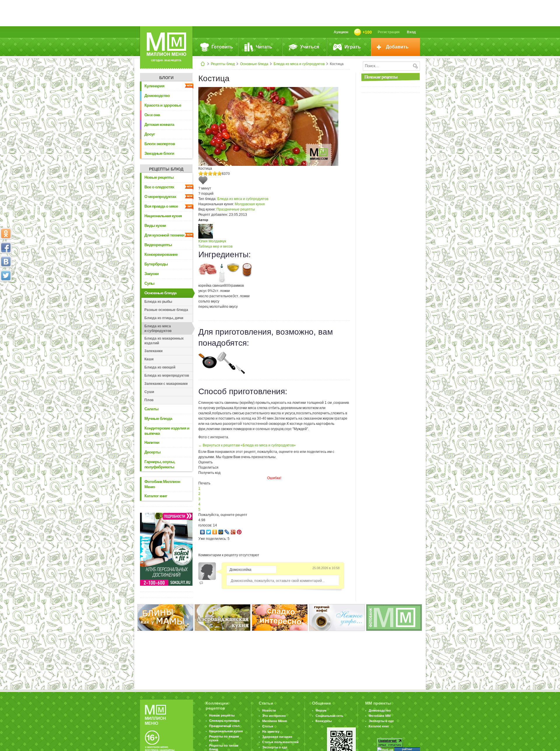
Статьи (267, 726)
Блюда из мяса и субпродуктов (299, 64)
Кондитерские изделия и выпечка (166, 431)
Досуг (149, 134)
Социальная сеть (329, 715)
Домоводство (157, 95)
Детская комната (159, 124)
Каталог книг (155, 495)
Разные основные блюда (166, 310)
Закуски (151, 273)
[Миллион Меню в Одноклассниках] (6, 233)
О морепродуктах (160, 196)
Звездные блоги (159, 153)
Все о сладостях (159, 187)
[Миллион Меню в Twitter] (6, 275)
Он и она (152, 114)
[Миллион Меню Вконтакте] (6, 261)
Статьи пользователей (280, 742)
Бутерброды (156, 264)
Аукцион (341, 32)
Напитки (151, 442)
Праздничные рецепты (235, 209)
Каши (148, 359)
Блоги (166, 77)
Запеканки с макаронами (166, 384)
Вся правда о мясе (161, 206)
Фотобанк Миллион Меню (162, 484)
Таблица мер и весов (215, 246)
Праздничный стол (224, 726)
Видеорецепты (158, 244)
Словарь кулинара (224, 720)
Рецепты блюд (223, 64)
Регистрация (389, 32)
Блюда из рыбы (158, 302)
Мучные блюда (158, 418)
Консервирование (161, 254)
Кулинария (154, 86)
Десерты (152, 452)
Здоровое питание (277, 736)
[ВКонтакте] (203, 532)
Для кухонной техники (164, 235)
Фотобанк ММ (380, 715)
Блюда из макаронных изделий (164, 340)
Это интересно (274, 715)
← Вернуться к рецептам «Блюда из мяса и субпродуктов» (247, 445)
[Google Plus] (233, 532)
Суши (149, 392)
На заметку (270, 731)
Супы (149, 283)
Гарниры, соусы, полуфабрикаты (159, 464)
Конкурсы (324, 721)
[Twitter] (209, 532)
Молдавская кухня (250, 204)
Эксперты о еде (274, 747)
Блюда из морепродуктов (166, 375)
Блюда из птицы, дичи (163, 318)
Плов (148, 400)
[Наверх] (6, 301)
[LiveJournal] (227, 532)
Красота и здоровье (162, 105)
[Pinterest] (239, 532)
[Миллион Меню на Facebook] (6, 247)
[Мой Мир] (221, 532)
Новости (269, 710)
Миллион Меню (274, 721)
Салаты (151, 408)
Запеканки (153, 351)
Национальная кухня (163, 215)
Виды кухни (155, 225)
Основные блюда (254, 64)
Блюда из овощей (159, 367)
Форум (321, 710)
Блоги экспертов (159, 143)
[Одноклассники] (215, 532)
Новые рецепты (159, 177)
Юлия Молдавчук (212, 241)
